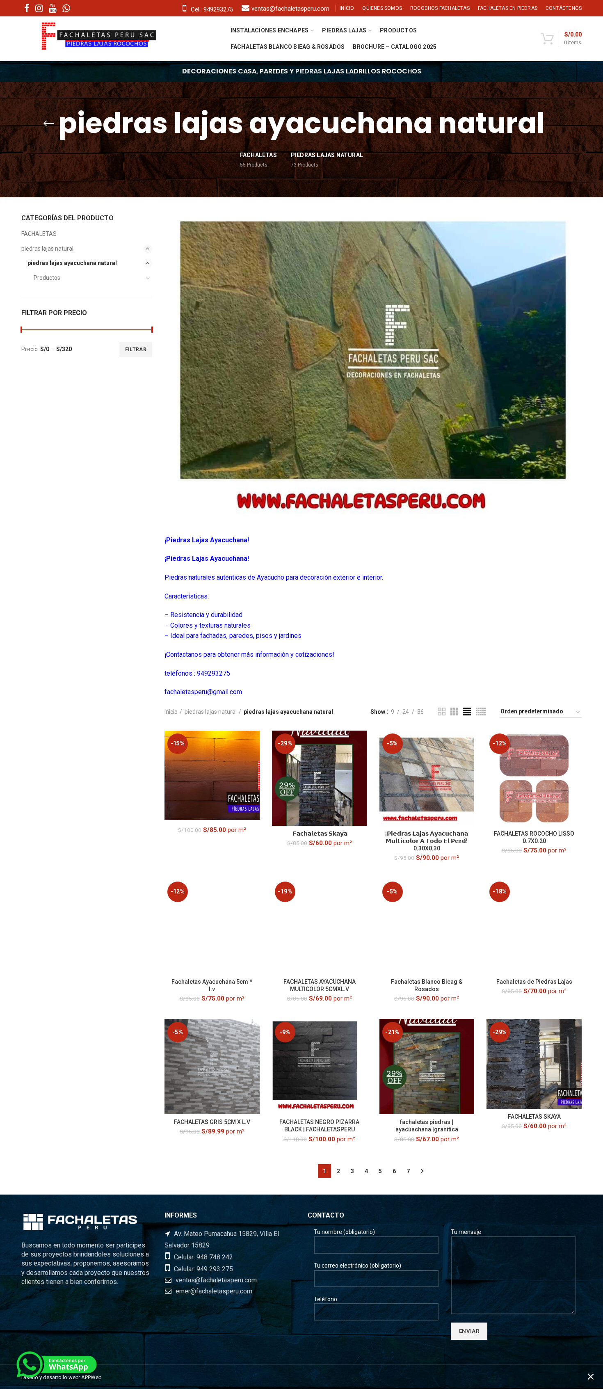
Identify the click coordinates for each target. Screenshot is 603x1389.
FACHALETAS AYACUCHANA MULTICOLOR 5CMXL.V (319, 985)
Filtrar (135, 349)
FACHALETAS (39, 234)
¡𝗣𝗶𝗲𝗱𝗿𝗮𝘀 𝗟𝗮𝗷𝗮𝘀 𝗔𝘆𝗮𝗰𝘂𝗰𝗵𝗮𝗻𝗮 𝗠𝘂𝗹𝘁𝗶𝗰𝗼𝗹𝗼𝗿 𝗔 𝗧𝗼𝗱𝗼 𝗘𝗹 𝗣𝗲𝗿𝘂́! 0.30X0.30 (426, 841)
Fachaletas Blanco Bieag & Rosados (426, 985)
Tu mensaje (466, 1232)
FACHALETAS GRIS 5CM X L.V (212, 1122)
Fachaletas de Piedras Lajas (534, 981)
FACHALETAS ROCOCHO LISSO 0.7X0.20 (534, 837)
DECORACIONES (209, 71)
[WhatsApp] (66, 8)
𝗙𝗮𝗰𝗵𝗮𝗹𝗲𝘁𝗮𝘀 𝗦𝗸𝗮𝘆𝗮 (319, 833)
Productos (47, 277)
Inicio (171, 711)
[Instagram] (39, 8)
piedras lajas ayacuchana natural (72, 263)
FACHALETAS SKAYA (534, 1116)
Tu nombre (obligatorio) (344, 1232)
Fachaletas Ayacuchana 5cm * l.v (211, 985)
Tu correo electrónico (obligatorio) (357, 1265)
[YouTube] (52, 8)
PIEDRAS (308, 71)
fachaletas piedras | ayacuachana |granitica (426, 1126)
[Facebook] (26, 8)
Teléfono (325, 1299)
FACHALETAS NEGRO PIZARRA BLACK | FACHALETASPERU (319, 1126)
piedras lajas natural (211, 711)
